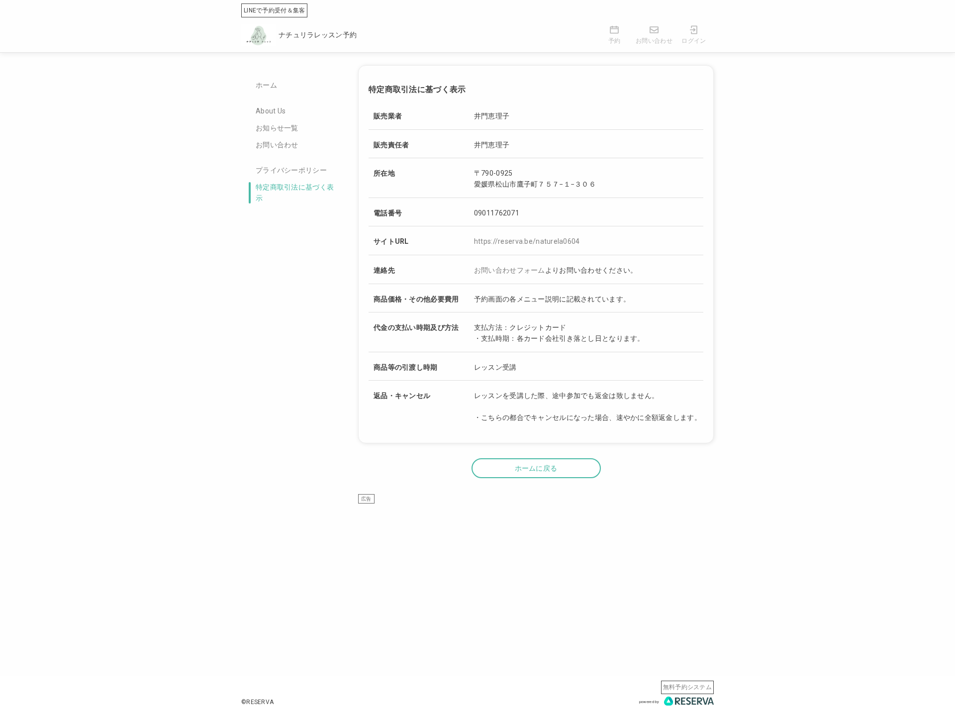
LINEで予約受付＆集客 (274, 10)
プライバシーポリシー (291, 170)
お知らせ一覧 (277, 128)
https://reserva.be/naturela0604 (527, 241)
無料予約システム (687, 687)
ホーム (266, 85)
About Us (271, 111)
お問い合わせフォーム (509, 270)
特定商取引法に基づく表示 (295, 192)
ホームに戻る (536, 468)
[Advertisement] (536, 573)
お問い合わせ (277, 145)
